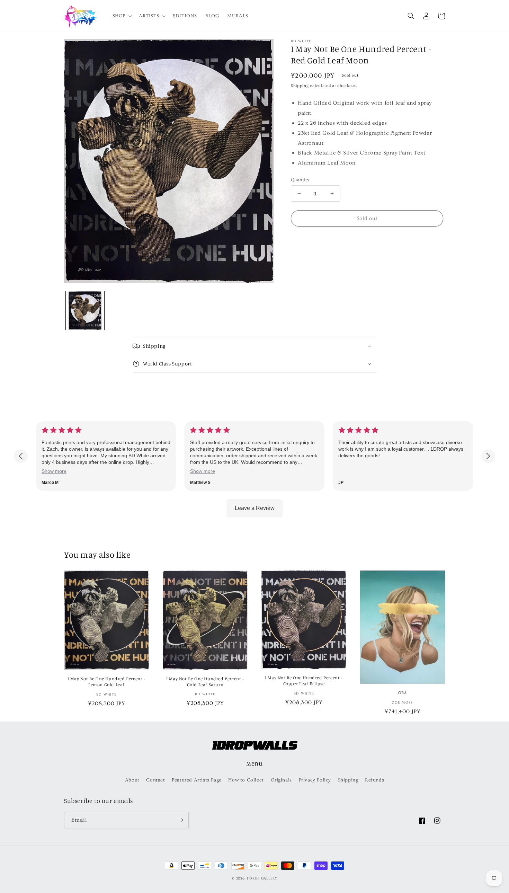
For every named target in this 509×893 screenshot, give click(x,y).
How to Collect (246, 780)
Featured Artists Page (197, 780)
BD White (301, 41)
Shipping (300, 85)
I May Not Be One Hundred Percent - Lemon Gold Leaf (106, 681)
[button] (121, 16)
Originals (281, 780)
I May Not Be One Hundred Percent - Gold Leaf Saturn (205, 681)
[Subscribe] (180, 820)
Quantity (300, 179)
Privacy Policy (315, 780)
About (132, 780)
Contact (155, 780)
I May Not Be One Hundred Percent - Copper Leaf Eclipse (303, 680)
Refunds (374, 780)
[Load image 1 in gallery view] (85, 310)
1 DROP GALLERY (262, 878)
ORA (402, 692)
